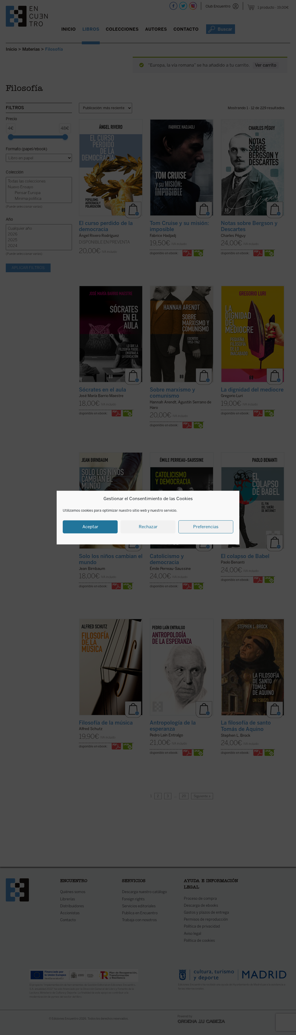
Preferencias (206, 526)
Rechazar (148, 526)
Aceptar (90, 526)
